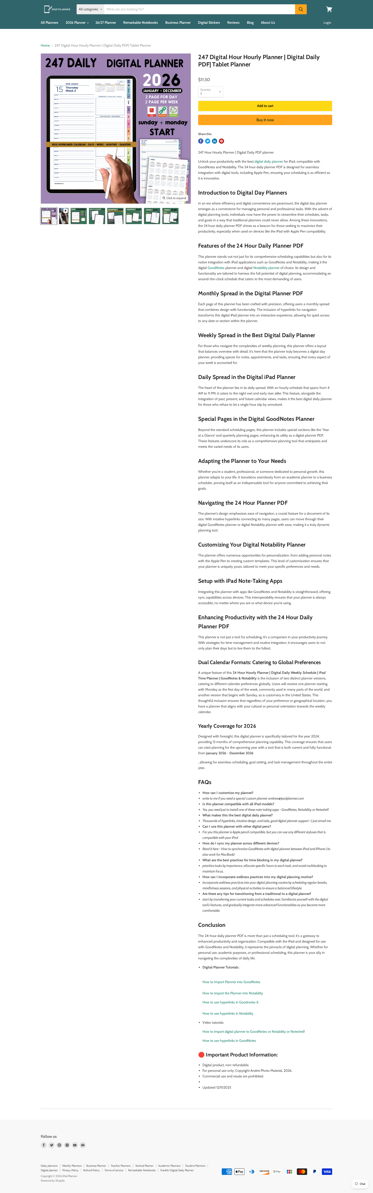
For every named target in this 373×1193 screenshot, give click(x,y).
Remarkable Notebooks (140, 22)
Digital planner (49, 1170)
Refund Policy (91, 1170)
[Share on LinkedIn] (214, 141)
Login (327, 23)
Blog (250, 22)
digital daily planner (268, 161)
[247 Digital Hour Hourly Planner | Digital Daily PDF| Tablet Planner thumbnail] (48, 216)
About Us (268, 22)
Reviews (233, 22)
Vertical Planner (144, 1165)
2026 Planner (76, 22)
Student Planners (195, 1165)
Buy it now (265, 120)
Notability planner (266, 268)
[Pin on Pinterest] (221, 141)
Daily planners (49, 1165)
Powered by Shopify (53, 1180)
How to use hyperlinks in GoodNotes (229, 1041)
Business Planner (178, 22)
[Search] (301, 9)
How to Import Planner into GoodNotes (231, 982)
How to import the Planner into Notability (232, 993)
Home (45, 45)
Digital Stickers (209, 22)
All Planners (49, 22)
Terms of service (113, 1170)
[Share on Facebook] (200, 141)
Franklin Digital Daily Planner (177, 1170)
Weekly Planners (72, 1165)
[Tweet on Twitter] (207, 141)
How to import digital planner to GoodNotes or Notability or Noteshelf (253, 1032)
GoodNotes (216, 268)
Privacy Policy (70, 1170)
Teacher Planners (121, 1165)
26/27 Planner (105, 22)
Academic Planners (169, 1165)
